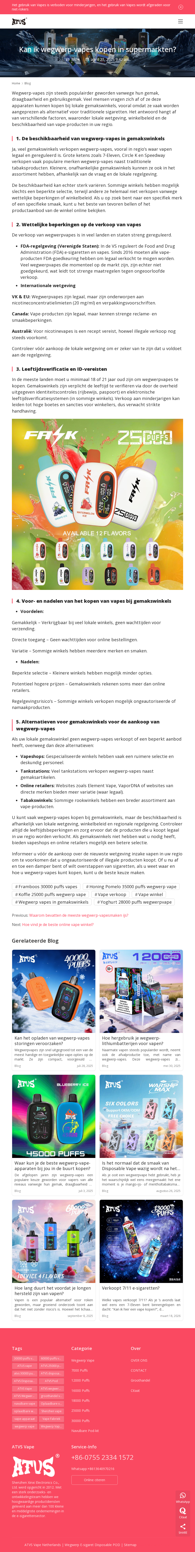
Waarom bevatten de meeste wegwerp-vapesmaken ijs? (78, 915)
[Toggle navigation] (180, 21)
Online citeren (94, 1480)
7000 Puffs (79, 1370)
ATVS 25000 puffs (52, 1366)
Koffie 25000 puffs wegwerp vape (52, 894)
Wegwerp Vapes (52, 1426)
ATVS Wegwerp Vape (26, 1396)
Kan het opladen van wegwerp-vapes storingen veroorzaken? (52, 1040)
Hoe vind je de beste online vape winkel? (58, 924)
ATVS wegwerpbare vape (52, 1389)
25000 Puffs (80, 1410)
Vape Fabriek (51, 1419)
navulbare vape (24, 1404)
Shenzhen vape (51, 1411)
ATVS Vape (25, 1389)
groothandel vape (52, 1396)
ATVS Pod (51, 1381)
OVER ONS (139, 1360)
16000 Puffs (80, 1390)
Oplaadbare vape (52, 1404)
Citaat (135, 1390)
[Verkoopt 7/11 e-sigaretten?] (141, 1241)
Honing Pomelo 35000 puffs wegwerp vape (132, 886)
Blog (75, 59)
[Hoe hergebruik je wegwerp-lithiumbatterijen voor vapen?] (141, 991)
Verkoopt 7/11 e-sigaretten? (131, 1288)
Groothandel (140, 1380)
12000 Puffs (80, 1380)
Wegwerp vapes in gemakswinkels (53, 902)
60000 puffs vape (52, 1358)
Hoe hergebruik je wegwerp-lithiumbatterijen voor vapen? (132, 1040)
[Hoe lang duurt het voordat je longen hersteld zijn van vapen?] (53, 1241)
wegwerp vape (24, 1426)
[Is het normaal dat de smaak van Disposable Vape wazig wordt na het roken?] (141, 1116)
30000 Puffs (80, 1420)
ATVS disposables (52, 1373)
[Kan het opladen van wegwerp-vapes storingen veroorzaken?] (53, 991)
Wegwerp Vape (82, 1360)
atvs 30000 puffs (25, 1373)
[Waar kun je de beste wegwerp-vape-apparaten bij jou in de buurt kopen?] (53, 1116)
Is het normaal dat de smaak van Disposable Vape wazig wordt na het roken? (139, 1165)
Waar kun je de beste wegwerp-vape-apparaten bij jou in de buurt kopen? (52, 1165)
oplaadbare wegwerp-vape (26, 1411)
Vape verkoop (112, 894)
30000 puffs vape (25, 1358)
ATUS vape (24, 1366)
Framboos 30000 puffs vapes (48, 886)
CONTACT (139, 1370)
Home (16, 83)
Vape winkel (150, 894)
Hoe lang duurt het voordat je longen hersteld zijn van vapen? (53, 1290)
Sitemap (130, 1544)
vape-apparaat (25, 1419)
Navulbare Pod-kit (85, 1430)
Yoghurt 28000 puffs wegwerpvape (136, 902)
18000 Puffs (80, 1400)
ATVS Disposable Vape (26, 1381)
